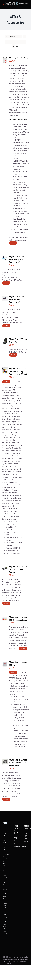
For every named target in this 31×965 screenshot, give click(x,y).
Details (5, 61)
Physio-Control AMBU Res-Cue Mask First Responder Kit (17, 299)
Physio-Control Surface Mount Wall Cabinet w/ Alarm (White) (18, 762)
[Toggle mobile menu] (27, 6)
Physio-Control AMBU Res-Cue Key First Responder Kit (17, 259)
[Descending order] (24, 36)
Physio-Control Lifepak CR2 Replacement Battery (18, 569)
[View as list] (17, 46)
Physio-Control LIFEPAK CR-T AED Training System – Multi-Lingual (18, 371)
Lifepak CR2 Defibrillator (18, 58)
